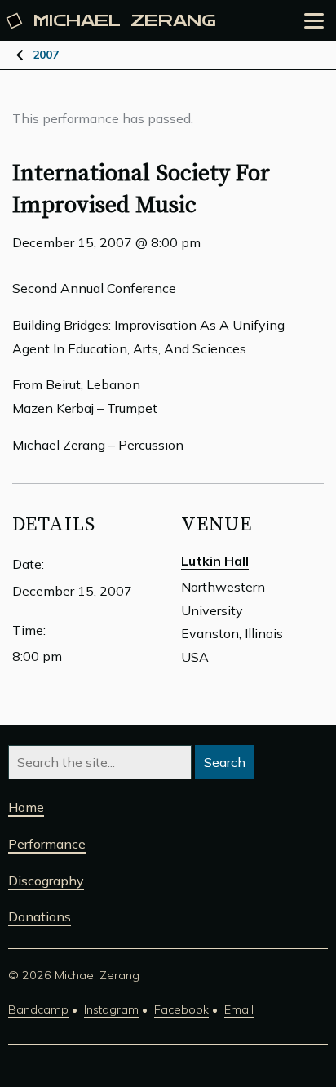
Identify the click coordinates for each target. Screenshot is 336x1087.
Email (239, 1009)
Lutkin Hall (215, 560)
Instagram (111, 1009)
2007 (46, 54)
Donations (39, 916)
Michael (124, 20)
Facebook (181, 1009)
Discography (46, 880)
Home (26, 807)
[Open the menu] (314, 21)
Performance (47, 844)
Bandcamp (38, 1009)
